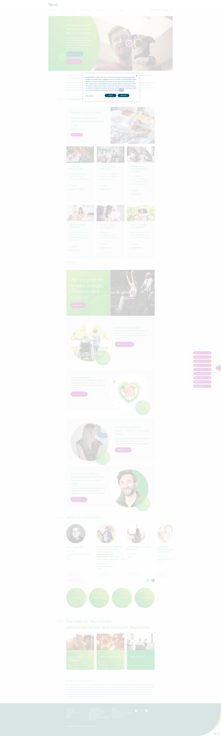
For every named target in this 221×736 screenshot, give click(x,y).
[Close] (137, 76)
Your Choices (89, 96)
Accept (110, 95)
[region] (111, 87)
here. (121, 90)
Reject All (123, 95)
